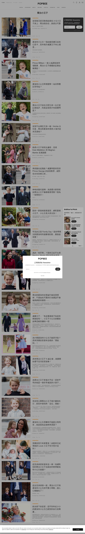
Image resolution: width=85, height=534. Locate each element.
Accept (77, 529)
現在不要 (42, 275)
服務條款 (45, 272)
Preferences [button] (51, 529)
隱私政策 (48, 272)
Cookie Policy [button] (23, 529)
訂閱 (58, 269)
